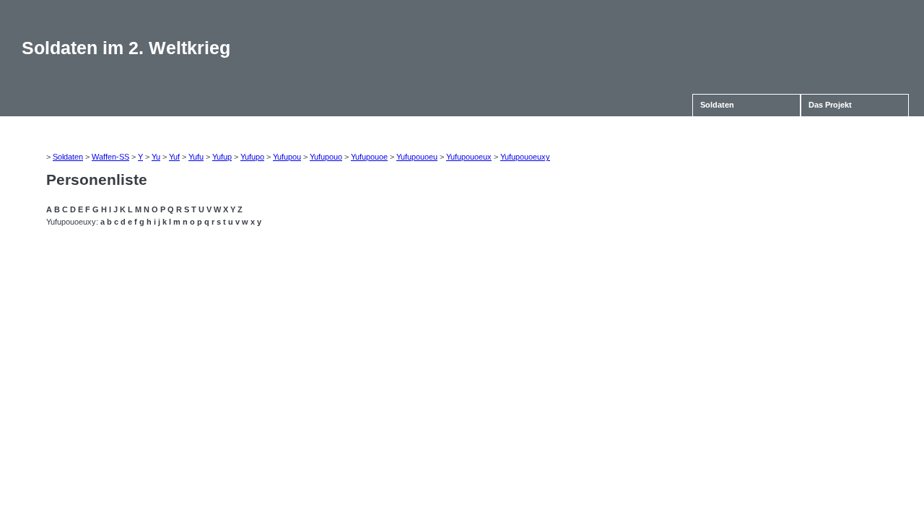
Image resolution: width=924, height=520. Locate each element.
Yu (156, 156)
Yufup (222, 156)
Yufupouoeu (416, 156)
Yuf (174, 156)
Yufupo (252, 156)
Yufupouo (326, 156)
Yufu (196, 156)
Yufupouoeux (469, 156)
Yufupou (287, 156)
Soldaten (717, 104)
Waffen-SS (110, 156)
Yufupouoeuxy (525, 156)
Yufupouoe (369, 156)
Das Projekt (830, 104)
